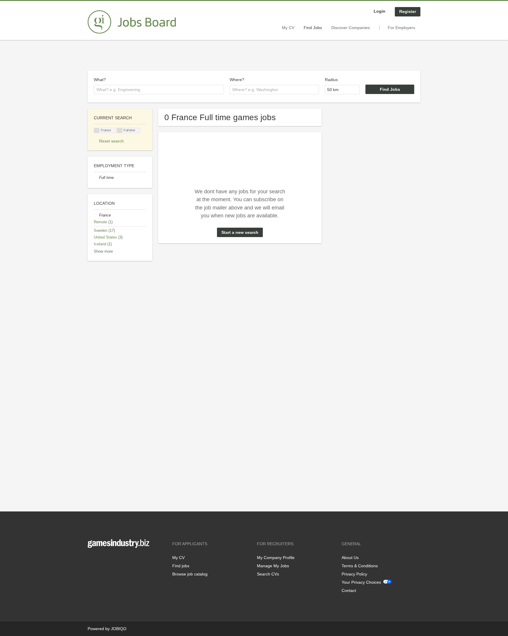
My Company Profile (276, 557)
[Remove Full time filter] (96, 178)
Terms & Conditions (360, 565)
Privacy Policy (354, 574)
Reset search (111, 141)
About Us (350, 557)
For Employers (401, 27)
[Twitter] (101, 560)
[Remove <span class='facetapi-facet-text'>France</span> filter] (96, 130)
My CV (288, 27)
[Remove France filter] (96, 215)
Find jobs (180, 565)
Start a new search (239, 232)
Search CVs (268, 574)
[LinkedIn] (110, 560)
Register (407, 11)
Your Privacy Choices (361, 582)
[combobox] (159, 89)
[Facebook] (92, 560)
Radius (331, 79)
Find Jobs (313, 27)
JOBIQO (118, 628)
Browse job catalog (190, 574)
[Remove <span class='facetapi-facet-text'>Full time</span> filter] (119, 130)
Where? (237, 79)
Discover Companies (350, 27)
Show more (103, 251)
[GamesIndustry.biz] (132, 22)
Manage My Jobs (273, 565)
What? (100, 79)
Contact (349, 590)
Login (379, 11)
